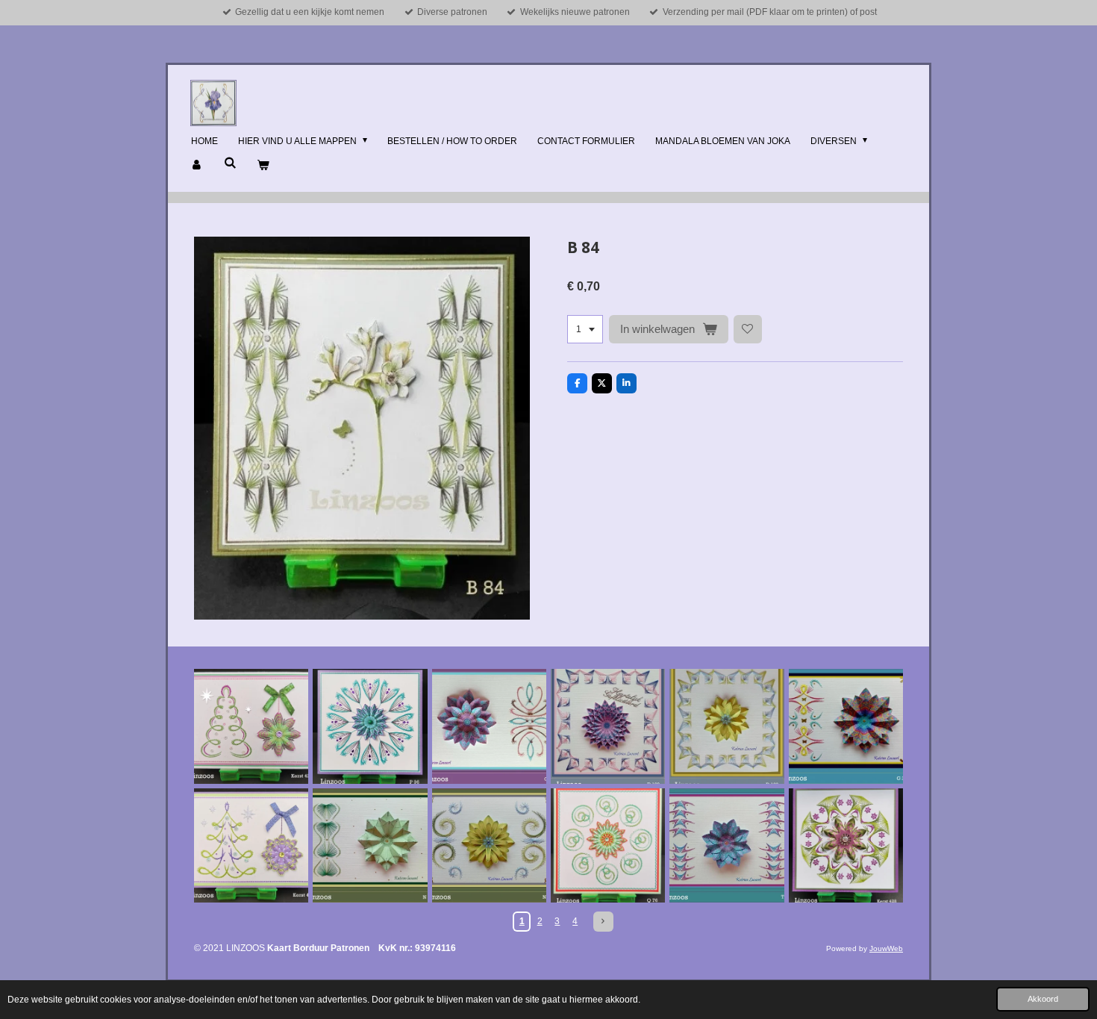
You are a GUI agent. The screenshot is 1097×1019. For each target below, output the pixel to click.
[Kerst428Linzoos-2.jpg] (846, 845)
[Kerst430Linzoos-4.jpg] (251, 845)
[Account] (197, 166)
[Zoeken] (230, 163)
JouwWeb (886, 948)
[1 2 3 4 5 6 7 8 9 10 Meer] (585, 329)
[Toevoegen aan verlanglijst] (748, 329)
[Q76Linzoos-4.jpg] (607, 845)
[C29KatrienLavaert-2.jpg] (489, 726)
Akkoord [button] (1043, 998)
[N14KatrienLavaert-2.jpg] (369, 845)
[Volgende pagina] (603, 922)
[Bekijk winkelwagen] (263, 166)
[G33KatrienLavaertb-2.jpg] (846, 726)
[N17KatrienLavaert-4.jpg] (489, 845)
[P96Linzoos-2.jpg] (369, 726)
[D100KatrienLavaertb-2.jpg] (607, 726)
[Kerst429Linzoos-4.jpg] (251, 726)
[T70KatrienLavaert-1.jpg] (726, 845)
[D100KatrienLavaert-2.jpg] (726, 726)
